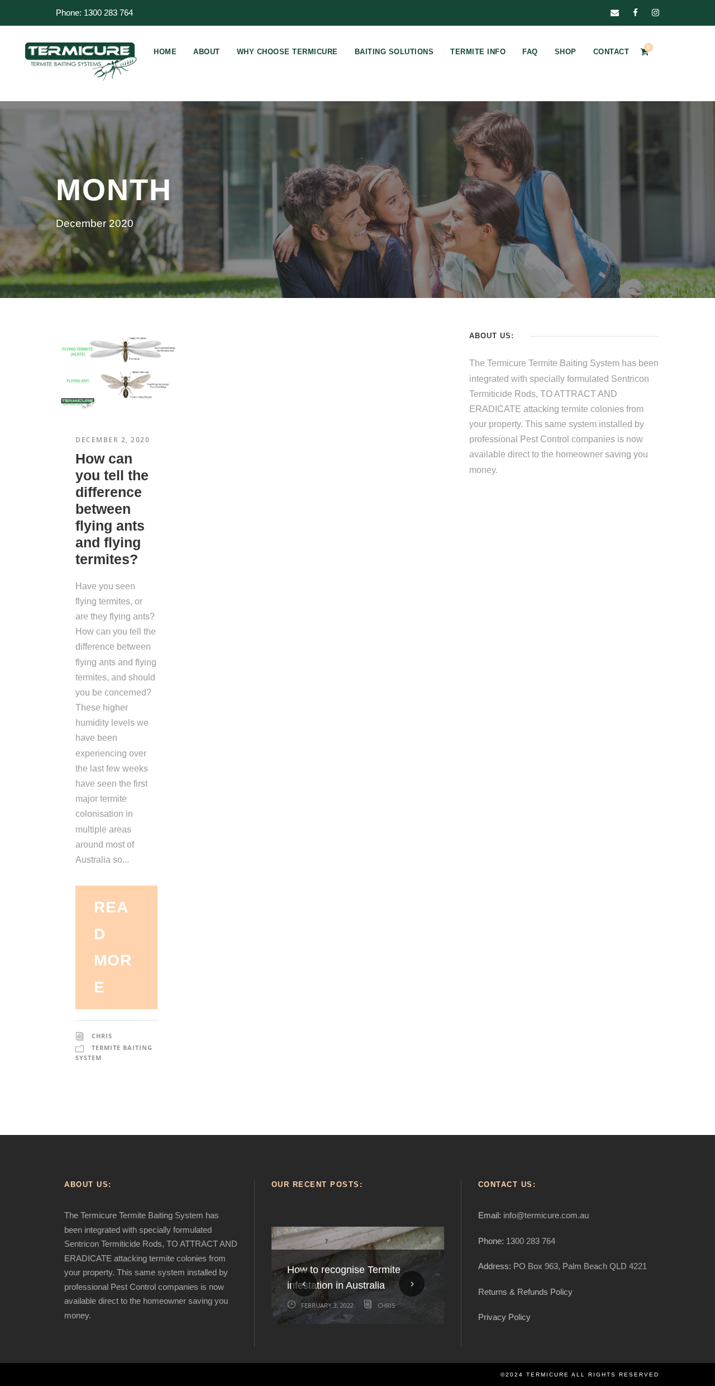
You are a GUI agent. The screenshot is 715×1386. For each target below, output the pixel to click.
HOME (165, 52)
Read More (112, 947)
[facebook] (635, 12)
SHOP (565, 52)
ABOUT (206, 52)
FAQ (530, 52)
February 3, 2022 (327, 1305)
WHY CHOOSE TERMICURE (287, 52)
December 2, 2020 (112, 439)
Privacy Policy (504, 1317)
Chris (102, 1036)
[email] (615, 12)
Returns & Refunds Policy (525, 1292)
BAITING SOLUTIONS (394, 52)
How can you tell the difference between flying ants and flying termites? (112, 509)
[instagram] (655, 12)
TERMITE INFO (478, 52)
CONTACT (611, 52)
